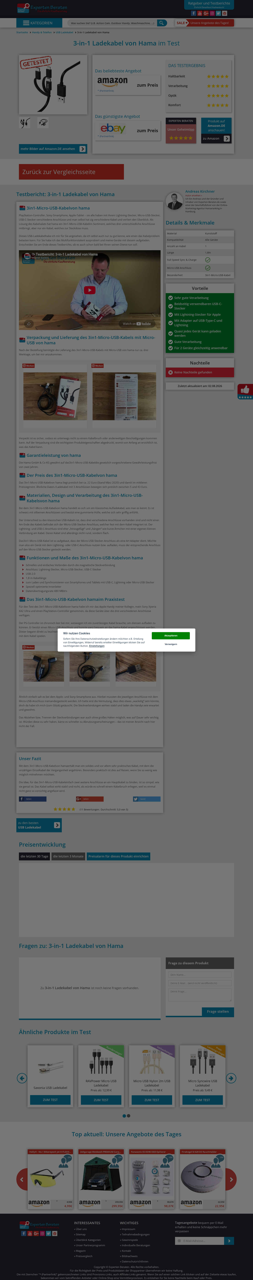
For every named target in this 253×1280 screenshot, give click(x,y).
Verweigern (171, 644)
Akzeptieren (170, 635)
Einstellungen (96, 645)
